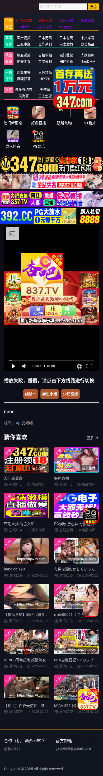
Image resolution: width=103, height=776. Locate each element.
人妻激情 (66, 44)
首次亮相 (45, 61)
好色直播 (61, 478)
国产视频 (24, 38)
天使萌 (45, 90)
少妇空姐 (70, 394)
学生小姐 (49, 394)
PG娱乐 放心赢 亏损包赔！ (76, 524)
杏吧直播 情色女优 (19, 524)
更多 (90, 438)
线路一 (30, 394)
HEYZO (45, 79)
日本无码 (45, 38)
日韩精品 (45, 72)
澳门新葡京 (13, 478)
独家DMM (87, 61)
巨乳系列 (45, 44)
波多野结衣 (23, 90)
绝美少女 (24, 61)
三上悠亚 (45, 96)
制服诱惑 (24, 55)
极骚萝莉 (24, 79)
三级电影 (24, 44)
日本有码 (66, 38)
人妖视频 (88, 55)
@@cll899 (12, 748)
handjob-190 (14, 569)
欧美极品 (88, 44)
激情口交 (66, 72)
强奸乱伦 (66, 55)
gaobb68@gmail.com (73, 748)
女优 (8, 90)
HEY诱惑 (66, 61)
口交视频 (25, 423)
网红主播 (24, 72)
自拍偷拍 (45, 55)
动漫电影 (88, 72)
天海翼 (23, 96)
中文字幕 (88, 38)
